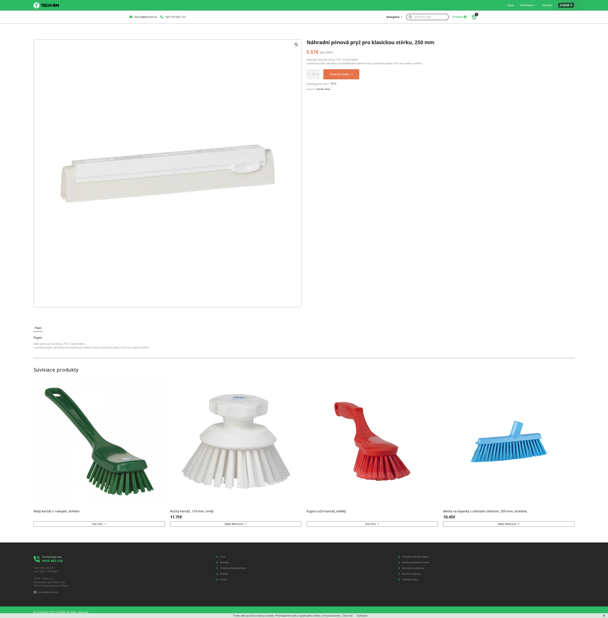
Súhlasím (362, 615)
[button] (296, 44)
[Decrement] (309, 74)
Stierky (320, 89)
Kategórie (393, 17)
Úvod (510, 5)
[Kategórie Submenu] (402, 17)
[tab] (38, 328)
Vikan (327, 89)
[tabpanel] (304, 342)
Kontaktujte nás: (52, 557)
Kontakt (547, 5)
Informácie (526, 5)
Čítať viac (347, 615)
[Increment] (317, 74)
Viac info (97, 524)
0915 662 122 (52, 561)
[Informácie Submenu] (536, 5)
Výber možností (234, 524)
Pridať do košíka (339, 74)
